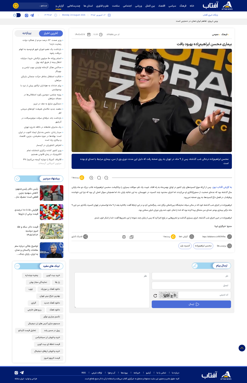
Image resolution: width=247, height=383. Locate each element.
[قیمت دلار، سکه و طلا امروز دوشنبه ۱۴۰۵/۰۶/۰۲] (50, 231)
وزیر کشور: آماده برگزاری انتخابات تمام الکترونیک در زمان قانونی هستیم (44, 152)
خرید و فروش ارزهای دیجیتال (47, 351)
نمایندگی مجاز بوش (38, 282)
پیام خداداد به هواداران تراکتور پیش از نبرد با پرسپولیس (40, 87)
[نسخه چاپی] (124, 237)
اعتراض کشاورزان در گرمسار (48, 145)
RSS (84, 373)
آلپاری (33, 303)
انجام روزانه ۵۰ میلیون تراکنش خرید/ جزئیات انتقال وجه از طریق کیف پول (40, 60)
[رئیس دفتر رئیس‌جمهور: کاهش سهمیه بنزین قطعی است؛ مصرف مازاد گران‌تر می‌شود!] (50, 193)
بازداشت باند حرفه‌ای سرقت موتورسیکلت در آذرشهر (41, 120)
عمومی (215, 34)
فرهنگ (224, 34)
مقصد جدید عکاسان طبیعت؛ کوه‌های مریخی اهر (41, 111)
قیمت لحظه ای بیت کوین (48, 344)
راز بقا (57, 282)
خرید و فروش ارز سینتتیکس (47, 337)
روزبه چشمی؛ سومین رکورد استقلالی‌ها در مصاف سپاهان (42, 96)
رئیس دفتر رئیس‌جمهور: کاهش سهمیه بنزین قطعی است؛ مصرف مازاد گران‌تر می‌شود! (26, 193)
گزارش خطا (183, 236)
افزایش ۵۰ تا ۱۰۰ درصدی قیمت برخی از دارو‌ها (26, 212)
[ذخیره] (132, 237)
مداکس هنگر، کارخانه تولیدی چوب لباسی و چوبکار (41, 69)
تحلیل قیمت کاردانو (27, 330)
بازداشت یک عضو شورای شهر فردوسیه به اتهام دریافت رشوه (40, 51)
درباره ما (175, 373)
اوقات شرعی (97, 373)
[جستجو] (16, 6)
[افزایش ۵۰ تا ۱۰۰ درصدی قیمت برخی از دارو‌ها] (50, 212)
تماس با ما (161, 373)
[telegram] (32, 15)
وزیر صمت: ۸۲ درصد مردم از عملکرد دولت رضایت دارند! (42, 42)
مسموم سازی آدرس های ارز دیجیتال (44, 323)
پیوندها (124, 373)
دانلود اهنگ (55, 310)
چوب (30, 289)
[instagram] (26, 15)
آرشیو (148, 373)
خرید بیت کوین (53, 275)
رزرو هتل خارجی (35, 310)
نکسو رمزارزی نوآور (51, 316)
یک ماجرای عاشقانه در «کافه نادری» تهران (42, 127)
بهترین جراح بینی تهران (50, 296)
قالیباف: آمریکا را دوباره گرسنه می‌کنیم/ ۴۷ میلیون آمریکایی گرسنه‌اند (42, 161)
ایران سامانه (19, 378)
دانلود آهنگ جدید (52, 303)
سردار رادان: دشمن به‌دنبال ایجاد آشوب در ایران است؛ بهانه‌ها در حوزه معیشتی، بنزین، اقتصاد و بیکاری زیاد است (39, 136)
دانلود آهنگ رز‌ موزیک (50, 289)
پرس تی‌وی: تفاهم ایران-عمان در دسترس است (197, 21)
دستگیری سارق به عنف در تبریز (47, 104)
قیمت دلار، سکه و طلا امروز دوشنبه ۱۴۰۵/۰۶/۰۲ (27, 231)
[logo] (218, 5)
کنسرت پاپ (185, 246)
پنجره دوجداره (31, 275)
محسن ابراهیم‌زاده (203, 246)
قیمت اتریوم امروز (52, 358)
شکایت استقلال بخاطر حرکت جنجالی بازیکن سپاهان (41, 78)
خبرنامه (137, 373)
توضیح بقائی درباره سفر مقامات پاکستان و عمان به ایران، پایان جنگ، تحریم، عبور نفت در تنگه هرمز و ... (26, 250)
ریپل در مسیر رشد (52, 330)
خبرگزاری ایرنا (220, 226)
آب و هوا (111, 373)
